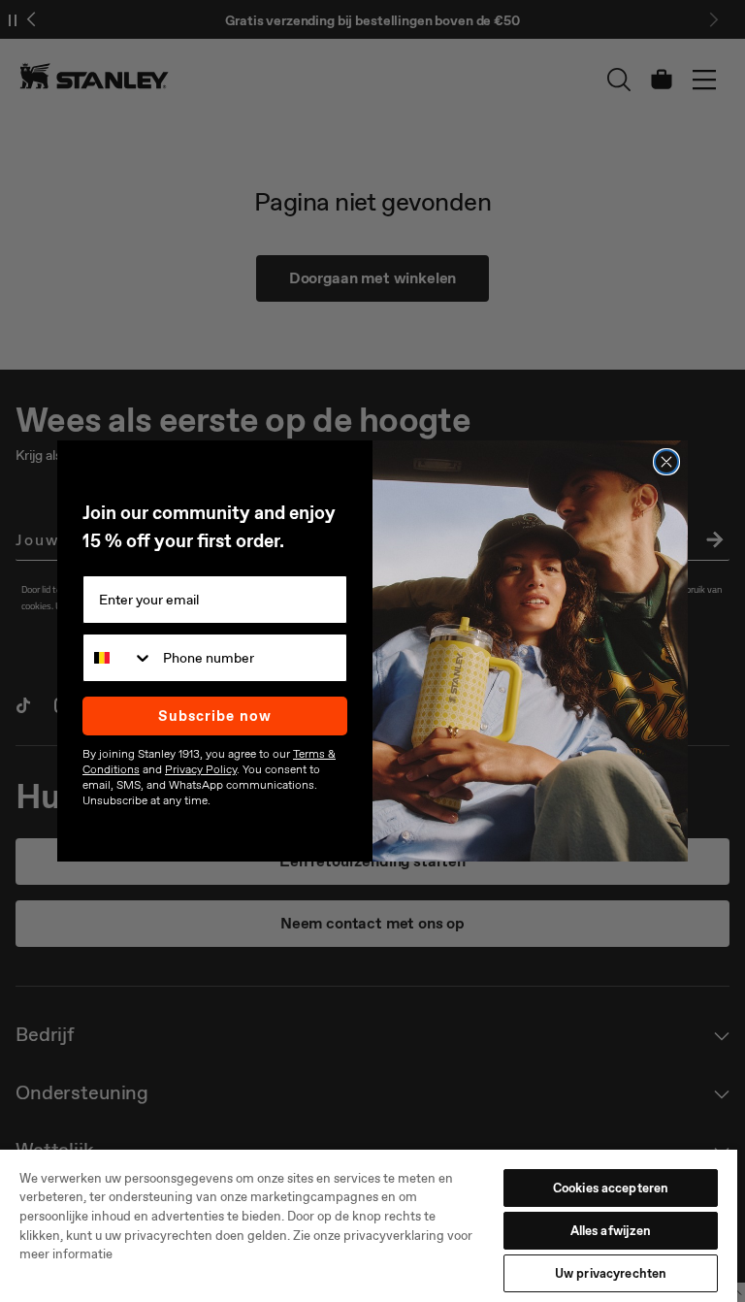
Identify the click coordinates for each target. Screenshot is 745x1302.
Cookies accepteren (610, 1188)
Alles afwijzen (611, 1230)
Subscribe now (215, 716)
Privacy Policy (201, 769)
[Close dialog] (666, 461)
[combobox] (118, 658)
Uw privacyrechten (610, 1273)
